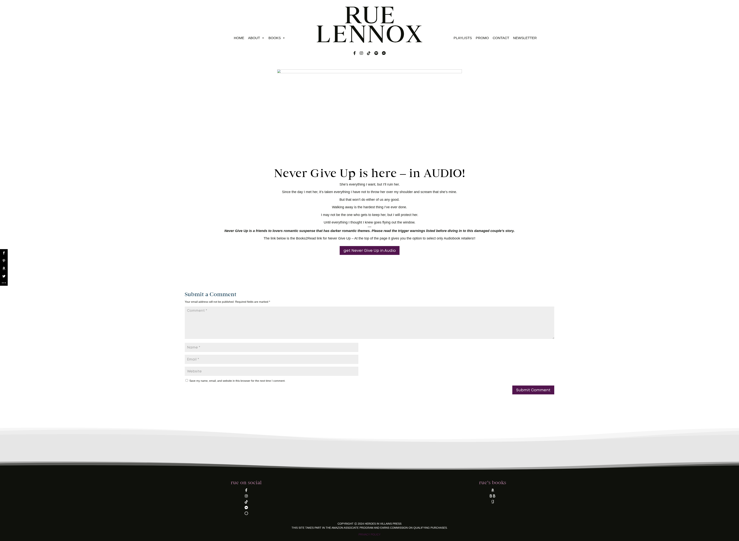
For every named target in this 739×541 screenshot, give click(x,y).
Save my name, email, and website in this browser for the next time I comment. (237, 380)
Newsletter (525, 38)
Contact (501, 38)
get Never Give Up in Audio (370, 250)
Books (274, 38)
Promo (482, 38)
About (254, 38)
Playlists (463, 38)
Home (239, 38)
